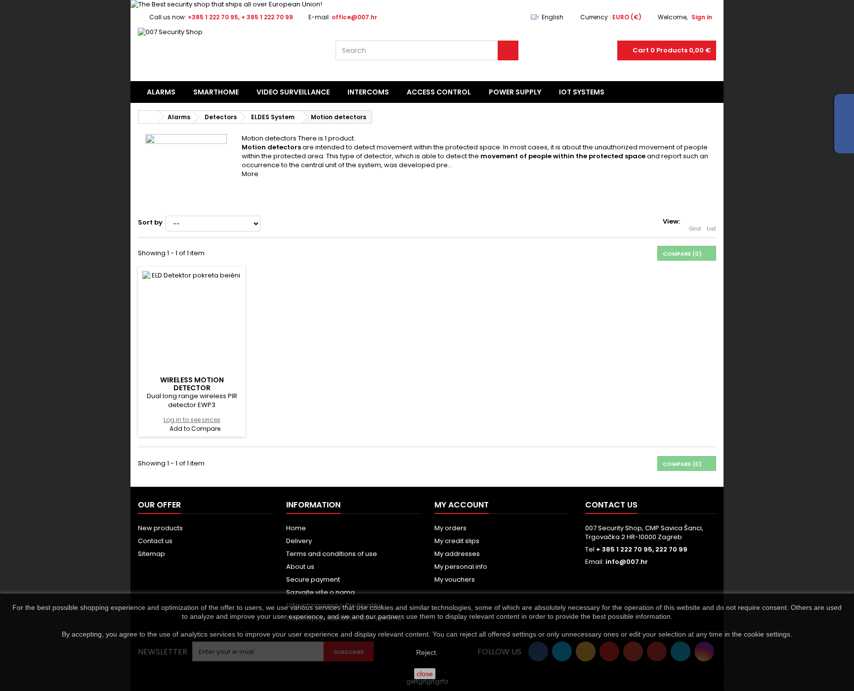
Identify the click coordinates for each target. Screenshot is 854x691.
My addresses (457, 553)
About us (300, 566)
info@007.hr (626, 561)
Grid (695, 228)
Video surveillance (293, 92)
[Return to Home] (148, 117)
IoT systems (581, 92)
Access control (439, 92)
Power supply (515, 92)
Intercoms (368, 92)
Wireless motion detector (192, 384)
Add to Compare (195, 428)
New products (160, 528)
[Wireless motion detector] (191, 320)
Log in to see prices (192, 419)
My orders (450, 528)
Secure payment (313, 579)
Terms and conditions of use (331, 553)
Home (296, 528)
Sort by (150, 222)
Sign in (701, 17)
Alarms (161, 92)
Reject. (427, 652)
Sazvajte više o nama (320, 592)
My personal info (460, 566)
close (425, 674)
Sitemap (151, 553)
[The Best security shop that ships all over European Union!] (427, 4)
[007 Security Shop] (229, 52)
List (711, 228)
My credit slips (456, 541)
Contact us (155, 541)
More (250, 174)
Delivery (299, 541)
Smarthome (216, 92)
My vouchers (454, 579)
